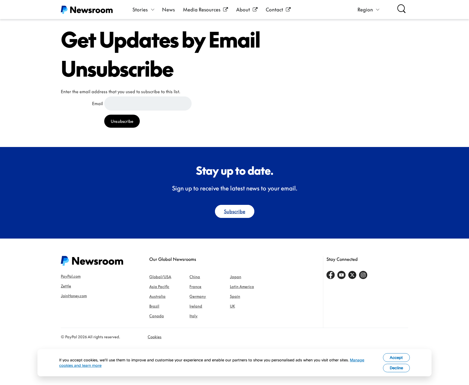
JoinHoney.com (74, 295)
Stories (140, 9)
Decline (396, 367)
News (168, 9)
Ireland (195, 306)
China (194, 276)
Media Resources (201, 9)
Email (97, 103)
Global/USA (160, 276)
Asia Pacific (159, 286)
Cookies (154, 336)
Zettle (66, 286)
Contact (274, 9)
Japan (235, 276)
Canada (156, 316)
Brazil (154, 306)
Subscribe (234, 211)
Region (365, 9)
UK (232, 306)
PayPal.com (71, 276)
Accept (396, 357)
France (195, 286)
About (243, 9)
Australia (157, 296)
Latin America (242, 286)
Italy (193, 316)
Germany (197, 296)
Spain (235, 296)
